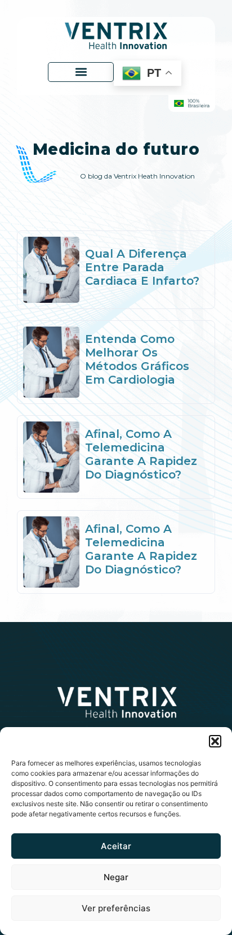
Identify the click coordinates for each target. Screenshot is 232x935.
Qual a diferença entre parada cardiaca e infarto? (142, 267)
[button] (215, 741)
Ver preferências (116, 908)
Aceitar (116, 846)
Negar (116, 877)
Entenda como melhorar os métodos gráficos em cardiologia (137, 359)
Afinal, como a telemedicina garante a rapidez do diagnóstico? (141, 454)
